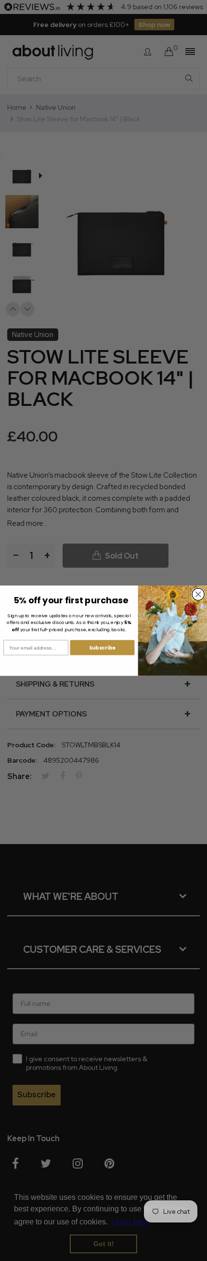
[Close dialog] (198, 594)
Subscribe (102, 647)
